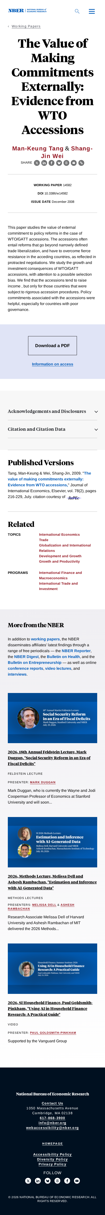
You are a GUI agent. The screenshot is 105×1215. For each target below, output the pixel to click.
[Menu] (91, 11)
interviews (17, 674)
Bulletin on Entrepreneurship (35, 662)
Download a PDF (52, 345)
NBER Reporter (76, 651)
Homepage (52, 1143)
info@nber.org (52, 1123)
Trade (43, 540)
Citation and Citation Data (36, 429)
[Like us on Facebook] (67, 1181)
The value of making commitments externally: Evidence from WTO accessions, (49, 479)
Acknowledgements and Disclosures (47, 411)
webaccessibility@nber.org (52, 1128)
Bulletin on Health (63, 657)
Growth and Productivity (59, 561)
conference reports (25, 668)
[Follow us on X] (28, 1181)
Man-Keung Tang (38, 148)
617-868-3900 (52, 1118)
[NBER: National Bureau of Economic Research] (28, 11)
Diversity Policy (52, 1159)
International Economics (59, 534)
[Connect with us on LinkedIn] (38, 1181)
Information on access (52, 364)
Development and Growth (60, 556)
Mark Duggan (43, 782)
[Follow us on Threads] (57, 1181)
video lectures (58, 668)
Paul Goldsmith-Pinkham (53, 1032)
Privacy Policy (52, 1164)
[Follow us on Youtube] (77, 1181)
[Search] (77, 11)
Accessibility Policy (52, 1154)
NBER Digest (26, 657)
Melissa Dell (44, 905)
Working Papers (26, 26)
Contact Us (52, 1103)
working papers (45, 639)
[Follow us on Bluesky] (48, 1181)
